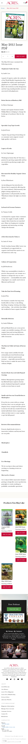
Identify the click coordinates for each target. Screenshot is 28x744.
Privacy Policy (5, 697)
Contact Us (4, 714)
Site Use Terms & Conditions (18, 739)
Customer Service (6, 711)
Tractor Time (14, 609)
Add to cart (7, 534)
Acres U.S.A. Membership (8, 694)
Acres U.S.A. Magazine (7, 692)
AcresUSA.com (5, 686)
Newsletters (4, 716)
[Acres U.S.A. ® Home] (13, 3)
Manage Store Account (7, 708)
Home (3, 8)
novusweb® (18, 741)
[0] (25, 3)
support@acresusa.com (8, 727)
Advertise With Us (6, 699)
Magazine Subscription (7, 706)
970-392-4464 (5, 724)
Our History (4, 689)
